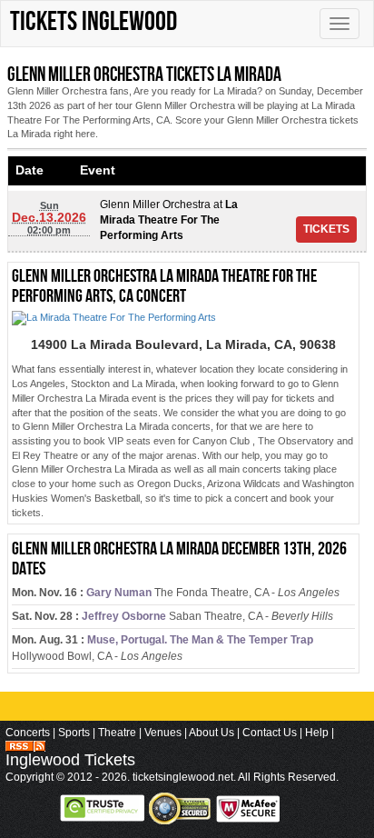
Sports (74, 732)
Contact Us (269, 732)
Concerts (27, 732)
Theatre (117, 732)
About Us (211, 732)
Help (317, 732)
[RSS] (25, 745)
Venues (163, 732)
